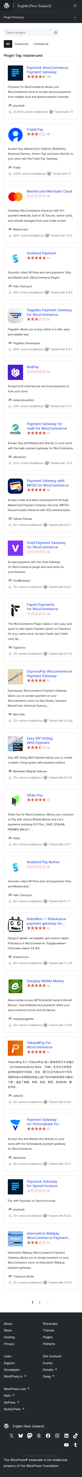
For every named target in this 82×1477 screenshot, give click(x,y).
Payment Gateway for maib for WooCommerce (47, 426)
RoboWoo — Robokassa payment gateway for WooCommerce (46, 921)
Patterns (49, 1344)
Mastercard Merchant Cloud (49, 191)
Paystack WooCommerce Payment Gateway (47, 70)
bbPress (11, 1402)
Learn (8, 1356)
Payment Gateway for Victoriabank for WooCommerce (43, 1122)
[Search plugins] (55, 32)
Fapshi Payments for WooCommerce (42, 607)
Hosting (9, 1337)
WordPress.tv (15, 1376)
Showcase (50, 1324)
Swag (49, 1376)
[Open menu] (76, 5)
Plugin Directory (14, 17)
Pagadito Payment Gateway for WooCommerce (49, 312)
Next (48, 1302)
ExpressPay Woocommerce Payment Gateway (49, 673)
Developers (12, 1370)
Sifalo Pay (35, 795)
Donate (50, 1370)
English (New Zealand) (28, 1426)
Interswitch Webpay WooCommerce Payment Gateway (47, 1235)
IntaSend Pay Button (43, 862)
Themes (48, 1330)
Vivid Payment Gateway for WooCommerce (46, 545)
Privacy (9, 1344)
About (8, 1324)
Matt (9, 1395)
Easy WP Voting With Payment (39, 740)
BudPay (33, 367)
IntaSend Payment (41, 253)
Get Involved (52, 1356)
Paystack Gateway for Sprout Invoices (42, 1183)
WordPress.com (17, 1389)
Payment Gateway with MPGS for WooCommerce (48, 483)
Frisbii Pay (35, 129)
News (8, 1330)
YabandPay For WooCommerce (39, 1045)
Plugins (48, 1337)
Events (48, 1363)
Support (9, 1363)
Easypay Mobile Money (45, 981)
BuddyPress (14, 1409)
